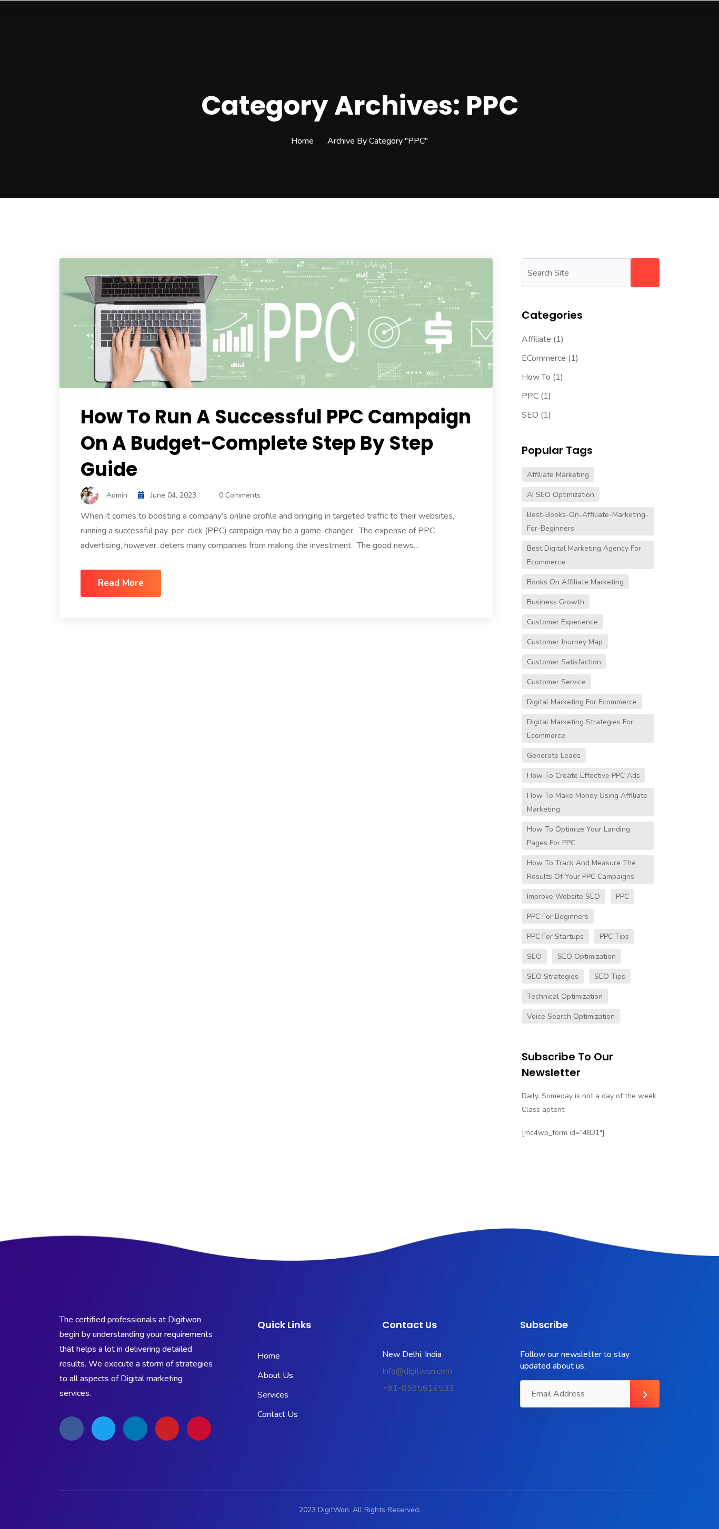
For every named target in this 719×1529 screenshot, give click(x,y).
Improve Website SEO (563, 897)
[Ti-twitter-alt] (104, 1428)
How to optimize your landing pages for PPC (578, 836)
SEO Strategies (552, 976)
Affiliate (536, 339)
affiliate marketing (558, 475)
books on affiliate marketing (575, 582)
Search (645, 272)
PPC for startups (555, 936)
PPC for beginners (557, 917)
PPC (530, 396)
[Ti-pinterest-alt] (167, 1428)
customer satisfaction (564, 662)
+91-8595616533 (418, 1388)
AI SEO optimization (560, 495)
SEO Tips (609, 976)
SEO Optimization (586, 956)
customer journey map (565, 642)
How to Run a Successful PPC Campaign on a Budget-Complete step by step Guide (276, 443)
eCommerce (544, 358)
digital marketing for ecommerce (582, 702)
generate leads (554, 756)
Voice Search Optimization (571, 1016)
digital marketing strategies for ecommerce (580, 729)
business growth (555, 602)
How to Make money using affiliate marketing (587, 802)
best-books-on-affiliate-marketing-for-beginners (587, 521)
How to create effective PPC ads (583, 776)
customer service (556, 682)
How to (536, 377)
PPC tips (614, 936)
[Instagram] (199, 1428)
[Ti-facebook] (71, 1428)
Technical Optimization (565, 996)
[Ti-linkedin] (135, 1428)
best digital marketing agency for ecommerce (584, 555)
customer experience (562, 622)
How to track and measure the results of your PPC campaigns (581, 870)
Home (302, 141)
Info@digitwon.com (417, 1371)
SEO (530, 415)
